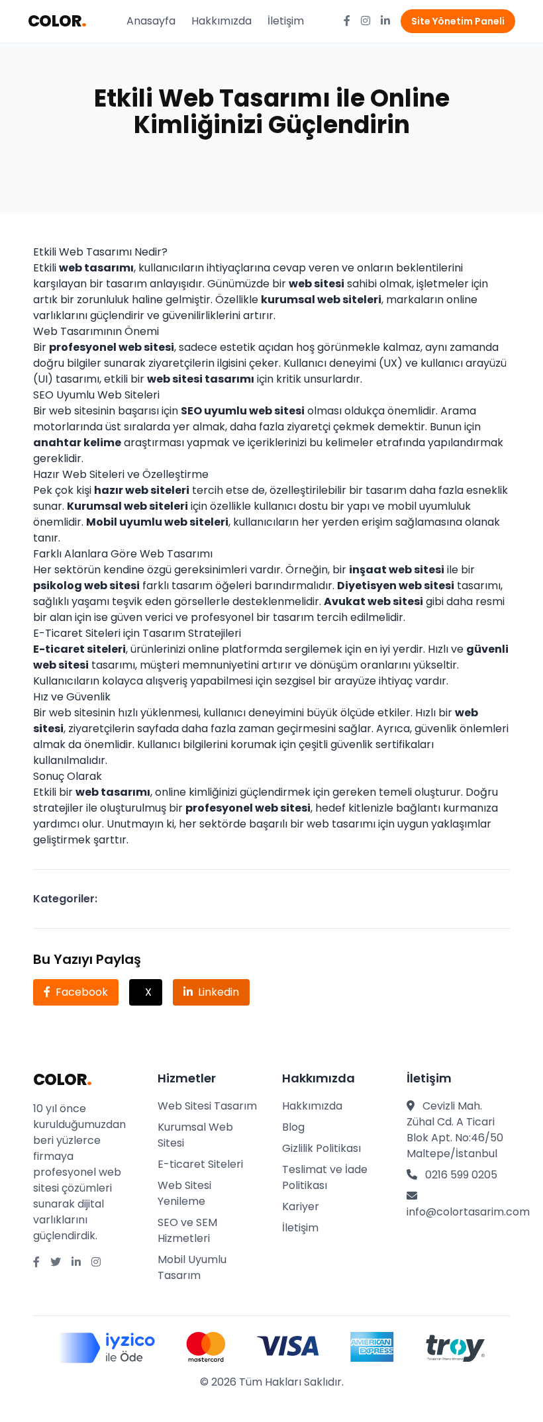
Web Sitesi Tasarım (207, 1106)
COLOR (57, 21)
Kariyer (300, 1206)
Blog (293, 1127)
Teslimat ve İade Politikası (325, 1177)
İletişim (286, 20)
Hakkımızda (221, 20)
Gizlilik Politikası (321, 1148)
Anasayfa (150, 20)
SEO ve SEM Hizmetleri (187, 1230)
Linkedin (218, 992)
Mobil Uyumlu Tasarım (192, 1267)
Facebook (82, 992)
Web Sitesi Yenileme (184, 1193)
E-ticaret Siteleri (200, 1164)
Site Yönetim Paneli (458, 21)
